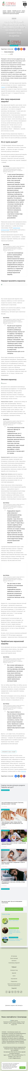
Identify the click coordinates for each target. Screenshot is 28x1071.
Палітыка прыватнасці (14, 985)
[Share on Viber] (24, 49)
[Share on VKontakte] (18, 49)
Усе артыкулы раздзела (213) (14, 909)
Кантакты (14, 960)
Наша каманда (14, 958)
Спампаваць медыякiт (14, 962)
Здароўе (14, 973)
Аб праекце (14, 956)
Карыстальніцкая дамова (14, 984)
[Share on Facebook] (16, 49)
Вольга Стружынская (9, 51)
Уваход (24, 1)
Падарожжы (14, 981)
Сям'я (14, 975)
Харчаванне (14, 978)
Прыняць (22, 1067)
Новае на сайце (6, 914)
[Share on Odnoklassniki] (21, 49)
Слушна (3, 87)
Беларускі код (14, 970)
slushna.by (23, 771)
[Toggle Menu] (25, 4)
